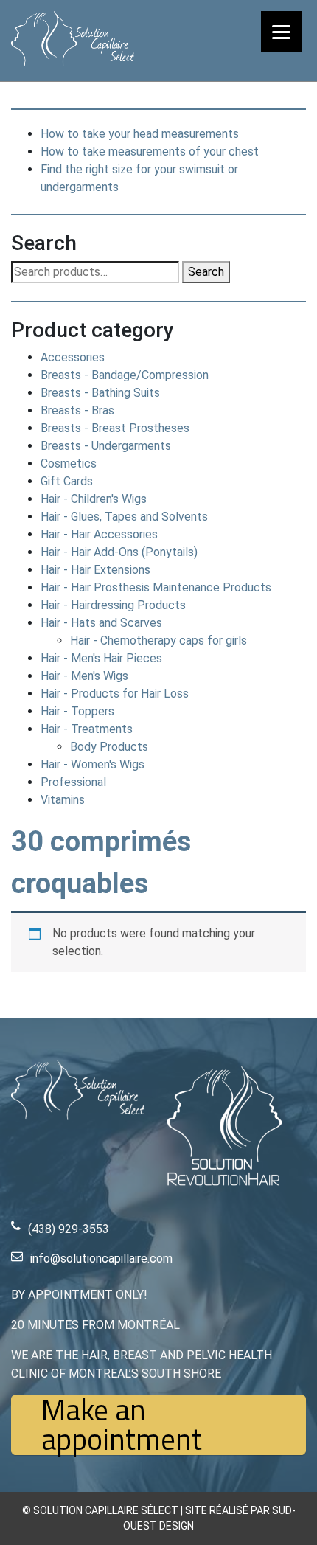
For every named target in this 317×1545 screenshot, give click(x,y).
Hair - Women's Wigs (92, 764)
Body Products (109, 747)
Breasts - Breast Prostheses (115, 428)
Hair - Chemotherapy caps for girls (158, 640)
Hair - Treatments (87, 729)
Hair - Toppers (77, 711)
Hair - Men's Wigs (84, 676)
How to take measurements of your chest (150, 152)
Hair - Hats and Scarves (101, 623)
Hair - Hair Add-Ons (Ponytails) (119, 552)
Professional (73, 782)
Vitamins (63, 800)
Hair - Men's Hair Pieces (101, 658)
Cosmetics (69, 463)
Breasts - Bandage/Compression (125, 375)
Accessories (73, 357)
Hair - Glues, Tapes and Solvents (124, 517)
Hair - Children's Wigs (94, 499)
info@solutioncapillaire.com (101, 1258)
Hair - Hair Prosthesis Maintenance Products (156, 587)
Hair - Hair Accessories (99, 534)
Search (206, 272)
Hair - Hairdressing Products (113, 605)
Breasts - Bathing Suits (100, 393)
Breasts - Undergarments (106, 446)
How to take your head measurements (140, 134)
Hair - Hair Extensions (95, 570)
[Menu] (281, 31)
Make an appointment (121, 1425)
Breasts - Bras (77, 410)
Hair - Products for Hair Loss (115, 694)
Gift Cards (67, 481)
